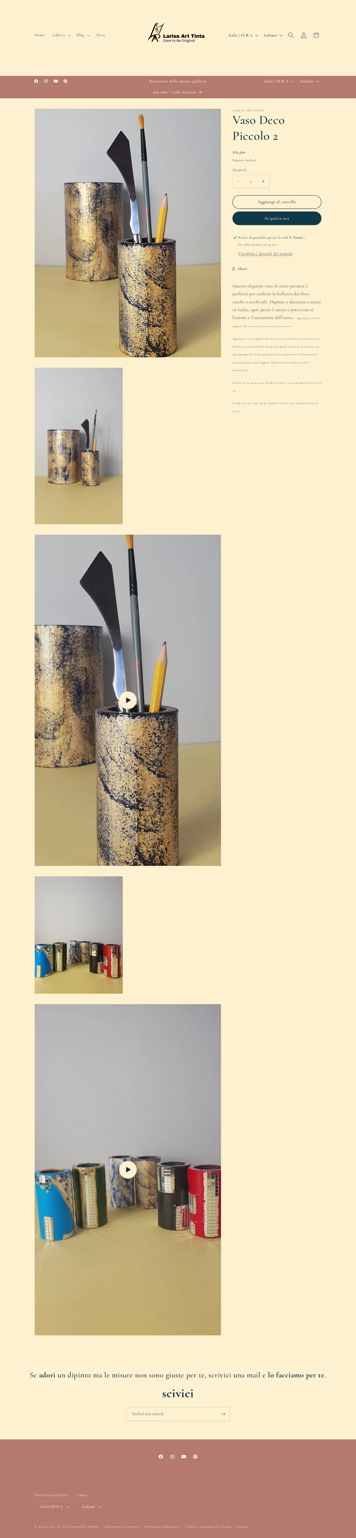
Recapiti (243, 1526)
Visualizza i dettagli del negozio (265, 253)
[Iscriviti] (223, 1414)
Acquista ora (276, 218)
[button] (60, 35)
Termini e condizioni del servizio (208, 1526)
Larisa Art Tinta (58, 1526)
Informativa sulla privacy (161, 1526)
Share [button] (242, 268)
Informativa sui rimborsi (122, 1526)
